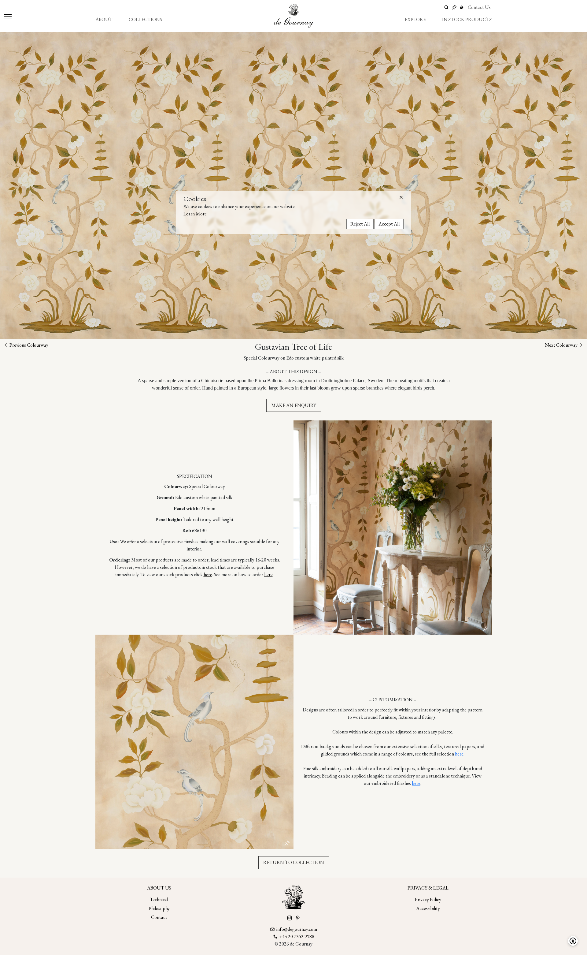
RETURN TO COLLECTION (293, 862)
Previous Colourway (28, 345)
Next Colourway (561, 345)
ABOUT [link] (104, 19)
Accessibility (428, 908)
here (208, 574)
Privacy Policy (428, 899)
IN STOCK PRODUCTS (467, 19)
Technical (159, 899)
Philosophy (159, 908)
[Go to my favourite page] (454, 7)
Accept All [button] (389, 224)
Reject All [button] (360, 224)
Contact (159, 917)
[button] (401, 197)
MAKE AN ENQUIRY (293, 405)
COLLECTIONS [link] (145, 19)
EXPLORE (415, 19)
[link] (462, 7)
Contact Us (479, 7)
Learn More (195, 214)
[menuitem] (104, 19)
